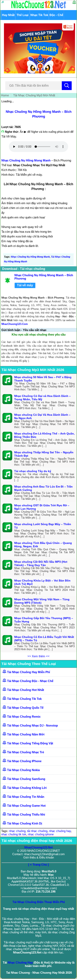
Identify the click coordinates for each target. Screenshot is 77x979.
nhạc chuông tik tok (13, 834)
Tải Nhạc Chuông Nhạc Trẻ (25, 752)
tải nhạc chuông (37, 831)
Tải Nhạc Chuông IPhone (24, 761)
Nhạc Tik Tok (39, 15)
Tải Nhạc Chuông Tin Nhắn (25, 796)
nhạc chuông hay (60, 831)
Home (5, 95)
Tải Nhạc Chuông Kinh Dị (24, 823)
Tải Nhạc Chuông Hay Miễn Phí (28, 672)
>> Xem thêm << (38, 656)
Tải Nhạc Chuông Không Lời (27, 787)
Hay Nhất (8, 15)
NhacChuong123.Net (38, 847)
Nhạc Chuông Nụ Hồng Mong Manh (26, 160)
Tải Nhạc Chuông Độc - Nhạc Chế (30, 681)
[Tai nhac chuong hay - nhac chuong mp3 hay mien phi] (39, 8)
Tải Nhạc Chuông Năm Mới (25, 734)
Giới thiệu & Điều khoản (38, 857)
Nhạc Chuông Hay (20, 962)
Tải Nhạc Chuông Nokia (23, 770)
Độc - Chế (56, 15)
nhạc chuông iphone (41, 834)
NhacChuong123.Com (14, 324)
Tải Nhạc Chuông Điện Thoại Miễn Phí (38, 902)
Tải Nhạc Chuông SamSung (26, 779)
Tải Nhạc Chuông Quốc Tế (25, 707)
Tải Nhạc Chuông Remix (23, 716)
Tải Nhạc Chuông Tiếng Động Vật (30, 743)
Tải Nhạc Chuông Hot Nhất (25, 690)
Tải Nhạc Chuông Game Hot (26, 805)
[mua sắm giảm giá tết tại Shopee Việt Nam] (38, 72)
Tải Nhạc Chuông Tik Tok (24, 698)
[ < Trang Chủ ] (38, 864)
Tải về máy (25, 285)
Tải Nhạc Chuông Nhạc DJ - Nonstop (32, 725)
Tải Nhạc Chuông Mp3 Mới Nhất (34, 95)
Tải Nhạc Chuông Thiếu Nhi (26, 814)
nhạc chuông (17, 831)
